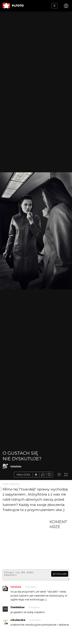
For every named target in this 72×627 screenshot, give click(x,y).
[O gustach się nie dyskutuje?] (5, 466)
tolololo (15, 466)
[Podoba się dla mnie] (42, 474)
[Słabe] (49, 474)
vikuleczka (17, 620)
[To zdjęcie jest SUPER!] (36, 474)
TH (5, 609)
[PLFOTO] (13, 6)
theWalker (17, 607)
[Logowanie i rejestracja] (66, 5)
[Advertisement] (26, 543)
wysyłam (60, 574)
